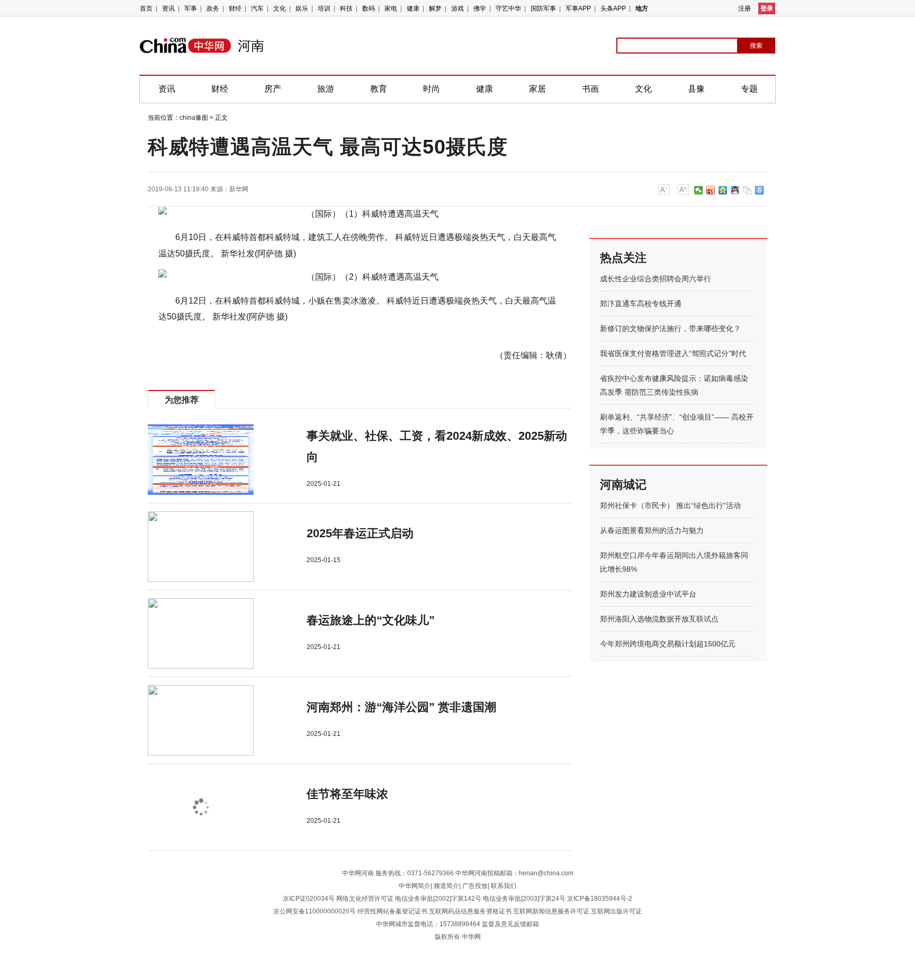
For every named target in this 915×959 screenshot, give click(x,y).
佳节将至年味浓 (347, 794)
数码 (368, 8)
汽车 (257, 8)
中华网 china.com (189, 45)
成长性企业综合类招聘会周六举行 (655, 278)
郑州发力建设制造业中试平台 (648, 594)
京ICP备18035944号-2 (599, 898)
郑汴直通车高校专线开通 (640, 303)
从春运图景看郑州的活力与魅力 (652, 530)
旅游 (325, 88)
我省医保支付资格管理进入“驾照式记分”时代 (673, 353)
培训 (324, 8)
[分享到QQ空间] (723, 190)
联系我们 (503, 886)
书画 (590, 88)
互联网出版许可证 (616, 911)
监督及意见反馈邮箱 (510, 924)
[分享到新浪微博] (710, 190)
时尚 (431, 88)
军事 (190, 8)
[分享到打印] (759, 190)
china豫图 (194, 117)
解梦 (435, 8)
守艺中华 (508, 8)
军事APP (578, 8)
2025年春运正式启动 (360, 533)
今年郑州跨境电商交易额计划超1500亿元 (667, 644)
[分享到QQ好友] (735, 190)
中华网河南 (358, 873)
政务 (213, 8)
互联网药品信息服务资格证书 (470, 911)
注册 (744, 8)
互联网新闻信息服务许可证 (551, 911)
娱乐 (301, 8)
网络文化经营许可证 (364, 898)
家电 (390, 8)
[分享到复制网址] (747, 190)
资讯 (168, 8)
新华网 (238, 189)
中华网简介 (414, 886)
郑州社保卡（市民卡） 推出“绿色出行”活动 (670, 505)
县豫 (696, 88)
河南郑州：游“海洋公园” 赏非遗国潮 (401, 707)
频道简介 (446, 886)
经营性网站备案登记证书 (392, 911)
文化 (279, 8)
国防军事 (543, 8)
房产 (272, 88)
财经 (235, 8)
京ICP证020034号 (309, 898)
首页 (146, 8)
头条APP (613, 8)
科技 (346, 8)
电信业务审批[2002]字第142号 (438, 898)
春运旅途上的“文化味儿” (371, 620)
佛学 (479, 8)
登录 (766, 8)
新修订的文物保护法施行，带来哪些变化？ (670, 328)
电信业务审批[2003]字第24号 (524, 898)
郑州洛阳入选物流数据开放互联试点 (659, 619)
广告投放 (475, 886)
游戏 (457, 8)
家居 (537, 88)
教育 (378, 88)
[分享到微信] (698, 190)
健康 (413, 8)
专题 (749, 88)
